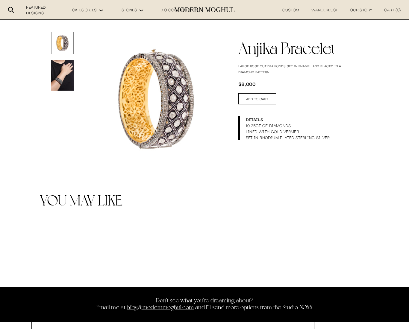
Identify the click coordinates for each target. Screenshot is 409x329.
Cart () (392, 9)
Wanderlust (324, 9)
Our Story (361, 9)
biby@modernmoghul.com (160, 307)
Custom (290, 9)
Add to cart (257, 98)
